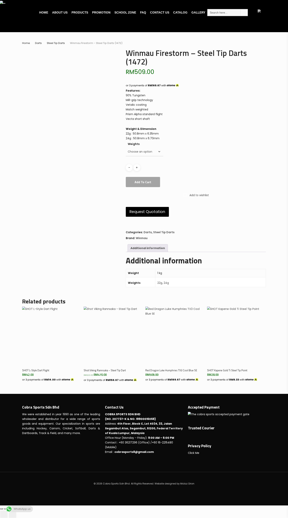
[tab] (148, 248)
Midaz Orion (187, 483)
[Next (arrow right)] (12, 514)
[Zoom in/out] (1, 508)
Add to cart (143, 182)
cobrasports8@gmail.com (134, 452)
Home (26, 43)
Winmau (142, 238)
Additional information (147, 248)
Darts (38, 43)
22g (159, 283)
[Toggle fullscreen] (5, 508)
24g (166, 283)
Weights (134, 144)
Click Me (193, 453)
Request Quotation (147, 211)
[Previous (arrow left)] (4, 514)
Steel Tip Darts (56, 43)
